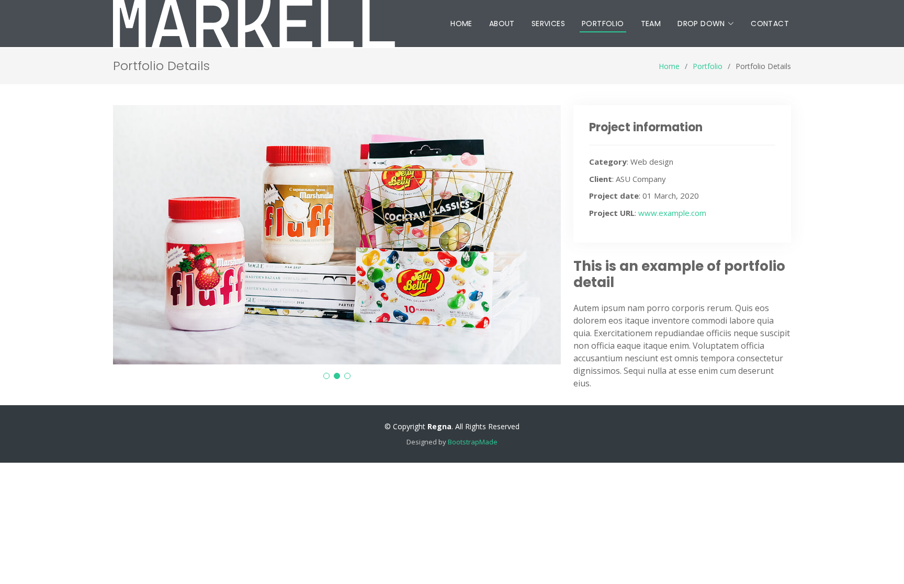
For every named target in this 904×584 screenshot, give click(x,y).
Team (651, 23)
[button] (326, 376)
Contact (770, 23)
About (502, 23)
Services (548, 23)
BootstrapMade (473, 441)
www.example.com (672, 213)
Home (461, 23)
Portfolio (603, 23)
